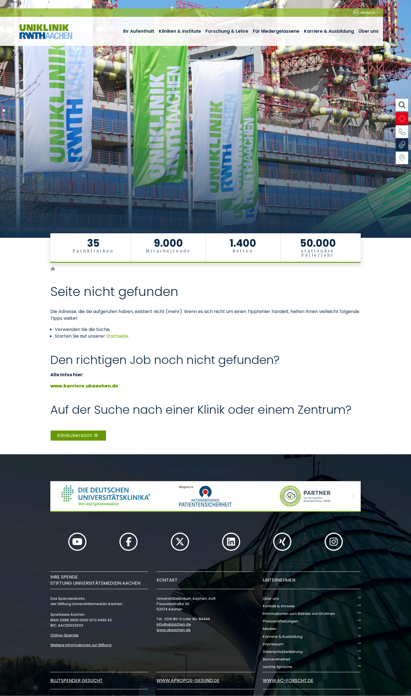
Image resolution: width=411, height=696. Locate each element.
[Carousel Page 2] (4, 115)
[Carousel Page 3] (4, 119)
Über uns (368, 31)
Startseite (117, 336)
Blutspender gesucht (76, 680)
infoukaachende (174, 624)
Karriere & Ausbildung (329, 31)
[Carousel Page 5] (4, 127)
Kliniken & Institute (180, 31)
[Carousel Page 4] (4, 123)
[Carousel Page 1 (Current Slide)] (4, 110)
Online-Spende (64, 635)
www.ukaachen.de (174, 629)
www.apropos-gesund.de (188, 680)
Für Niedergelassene (276, 31)
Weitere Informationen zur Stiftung (81, 645)
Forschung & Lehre (227, 31)
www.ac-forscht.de (288, 680)
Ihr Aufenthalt (138, 31)
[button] (58, 496)
